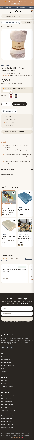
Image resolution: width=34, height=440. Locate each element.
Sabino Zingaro (17, 437)
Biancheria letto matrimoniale (9, 416)
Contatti (3, 371)
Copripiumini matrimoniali (8, 410)
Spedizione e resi (7, 174)
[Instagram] (3, 347)
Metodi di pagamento (7, 365)
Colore (3, 95)
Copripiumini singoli (6, 413)
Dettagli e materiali (7, 169)
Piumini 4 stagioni (6, 421)
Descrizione (5, 142)
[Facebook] (7, 347)
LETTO (8, 26)
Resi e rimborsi (5, 359)
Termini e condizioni (7, 386)
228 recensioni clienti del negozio (23, 75)
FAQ (2, 368)
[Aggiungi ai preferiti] (13, 193)
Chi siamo (4, 380)
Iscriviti (17, 319)
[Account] (27, 11)
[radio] (11, 96)
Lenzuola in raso (6, 407)
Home (3, 26)
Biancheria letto (15, 26)
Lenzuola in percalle (7, 404)
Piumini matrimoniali (6, 418)
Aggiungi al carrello (19, 104)
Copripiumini (26, 22)
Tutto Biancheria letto (11, 22)
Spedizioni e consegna (8, 356)
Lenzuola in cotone (6, 401)
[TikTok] (11, 347)
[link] (19, 245)
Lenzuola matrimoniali (7, 396)
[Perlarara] (17, 11)
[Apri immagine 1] (17, 44)
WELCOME (15, 3)
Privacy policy (5, 383)
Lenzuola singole (6, 398)
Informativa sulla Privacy (23, 321)
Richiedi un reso (6, 362)
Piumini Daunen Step (7, 424)
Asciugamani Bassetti (7, 427)
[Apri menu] (3, 11)
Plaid (22, 26)
